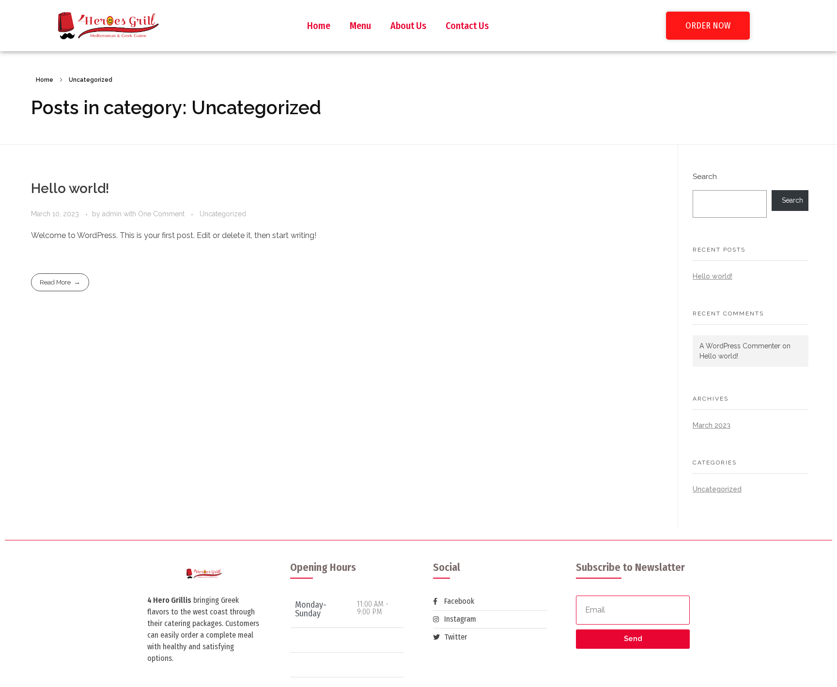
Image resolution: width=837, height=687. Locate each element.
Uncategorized (223, 214)
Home (318, 25)
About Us (408, 25)
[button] (708, 26)
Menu (360, 25)
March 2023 (711, 425)
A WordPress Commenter (739, 346)
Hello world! (70, 188)
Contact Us (467, 25)
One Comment (161, 214)
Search (705, 176)
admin (113, 214)
